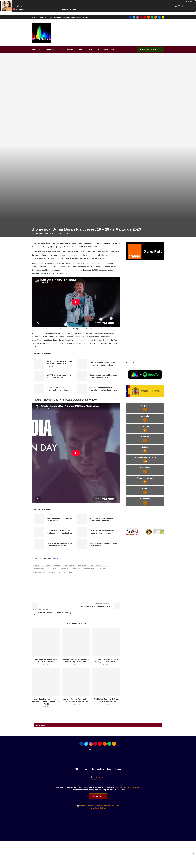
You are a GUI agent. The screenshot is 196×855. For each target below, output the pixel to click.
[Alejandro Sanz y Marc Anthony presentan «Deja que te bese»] (82, 532)
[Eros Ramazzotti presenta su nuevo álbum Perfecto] (82, 544)
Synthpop (51, 572)
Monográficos (38, 569)
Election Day (82, 565)
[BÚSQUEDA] (161, 49)
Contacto (57, 17)
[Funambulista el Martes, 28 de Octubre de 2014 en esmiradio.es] (39, 532)
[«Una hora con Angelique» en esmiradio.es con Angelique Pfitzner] (82, 389)
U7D (90, 49)
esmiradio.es (95, 565)
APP (51, 17)
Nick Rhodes (76, 569)
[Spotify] (152, 17)
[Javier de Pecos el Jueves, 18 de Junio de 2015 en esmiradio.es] (82, 364)
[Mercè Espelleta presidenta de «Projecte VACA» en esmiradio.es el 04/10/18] (46, 682)
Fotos (97, 49)
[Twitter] (134, 17)
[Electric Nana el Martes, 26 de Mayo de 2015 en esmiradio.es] (82, 376)
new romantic (52, 569)
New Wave (64, 569)
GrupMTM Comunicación (129, 787)
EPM (112, 49)
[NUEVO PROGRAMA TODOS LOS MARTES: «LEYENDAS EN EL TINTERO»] (39, 364)
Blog (41, 49)
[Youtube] (144, 17)
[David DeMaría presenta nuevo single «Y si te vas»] (46, 642)
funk (105, 565)
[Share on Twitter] (83, 597)
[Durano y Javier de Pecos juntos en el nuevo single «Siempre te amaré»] (76, 642)
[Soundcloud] (148, 17)
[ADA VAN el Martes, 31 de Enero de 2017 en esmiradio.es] (39, 376)
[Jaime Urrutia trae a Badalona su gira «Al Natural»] (39, 519)
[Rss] (155, 17)
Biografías (46, 565)
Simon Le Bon (102, 569)
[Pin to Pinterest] (88, 597)
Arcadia (36, 565)
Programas (50, 49)
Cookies (85, 17)
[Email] (159, 17)
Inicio (34, 49)
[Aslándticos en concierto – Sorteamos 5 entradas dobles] (39, 389)
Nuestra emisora (69, 17)
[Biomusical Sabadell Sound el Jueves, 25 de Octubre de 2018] (82, 519)
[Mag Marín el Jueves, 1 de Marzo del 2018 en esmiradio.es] (106, 682)
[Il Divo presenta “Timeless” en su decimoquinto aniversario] (39, 544)
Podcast (82, 49)
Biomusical (56, 558)
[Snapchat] (163, 17)
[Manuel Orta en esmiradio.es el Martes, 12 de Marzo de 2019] (106, 642)
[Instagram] (137, 17)
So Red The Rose (39, 572)
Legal (78, 17)
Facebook (130, 362)
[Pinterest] (141, 17)
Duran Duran (70, 565)
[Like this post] (72, 597)
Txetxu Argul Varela (66, 572)
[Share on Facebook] (78, 597)
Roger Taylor (89, 569)
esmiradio (38, 233)
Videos (105, 49)
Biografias (71, 49)
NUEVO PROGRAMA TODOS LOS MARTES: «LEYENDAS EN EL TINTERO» (59, 363)
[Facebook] (130, 17)
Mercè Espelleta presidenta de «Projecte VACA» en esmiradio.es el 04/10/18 (45, 701)
